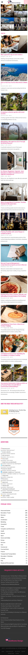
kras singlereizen (6, 465)
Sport (2, 535)
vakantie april (5, 485)
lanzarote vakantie (6, 468)
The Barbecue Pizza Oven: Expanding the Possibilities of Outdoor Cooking (13, 354)
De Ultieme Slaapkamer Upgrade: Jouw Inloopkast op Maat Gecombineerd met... (20, 21)
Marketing (3, 522)
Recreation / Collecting (6, 556)
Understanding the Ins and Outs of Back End (11, 600)
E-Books (3, 558)
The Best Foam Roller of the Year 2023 (10, 606)
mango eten (5, 475)
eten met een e (6, 455)
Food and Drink (5, 549)
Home (3, 651)
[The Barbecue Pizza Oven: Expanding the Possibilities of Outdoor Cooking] (14, 343)
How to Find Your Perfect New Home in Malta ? (7, 22)
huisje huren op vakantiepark (9, 462)
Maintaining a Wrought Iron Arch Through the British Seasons (20, 15)
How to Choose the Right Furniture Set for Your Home (14, 624)
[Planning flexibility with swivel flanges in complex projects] (14, 221)
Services (3, 542)
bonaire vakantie (6, 452)
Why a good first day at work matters (7, 15)
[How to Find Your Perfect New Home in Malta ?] (14, 72)
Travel (3, 64)
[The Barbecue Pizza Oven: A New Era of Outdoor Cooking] (14, 314)
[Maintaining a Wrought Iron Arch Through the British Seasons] (14, 131)
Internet (3, 533)
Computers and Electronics (8, 528)
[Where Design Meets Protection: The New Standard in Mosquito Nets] (14, 192)
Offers (3, 36)
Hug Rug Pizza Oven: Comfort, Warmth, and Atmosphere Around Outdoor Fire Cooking (13, 295)
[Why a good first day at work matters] (14, 44)
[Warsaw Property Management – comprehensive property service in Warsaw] (14, 253)
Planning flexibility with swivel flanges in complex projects (20, 28)
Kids (2, 544)
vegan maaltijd (5, 495)
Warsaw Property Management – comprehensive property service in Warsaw (14, 264)
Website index (11, 653)
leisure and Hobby (5, 538)
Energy (2, 540)
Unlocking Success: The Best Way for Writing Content (17, 410)
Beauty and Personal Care (7, 563)
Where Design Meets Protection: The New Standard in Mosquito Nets (7, 27)
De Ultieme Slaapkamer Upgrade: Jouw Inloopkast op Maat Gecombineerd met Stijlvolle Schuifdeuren (12, 172)
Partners (23, 651)
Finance (3, 551)
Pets (2, 560)
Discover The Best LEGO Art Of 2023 (10, 582)
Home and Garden (5, 94)
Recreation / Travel (5, 512)
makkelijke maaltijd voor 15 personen (11, 472)
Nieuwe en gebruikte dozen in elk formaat (11, 604)
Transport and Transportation (8, 554)
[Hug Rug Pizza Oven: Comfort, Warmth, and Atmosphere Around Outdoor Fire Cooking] (14, 284)
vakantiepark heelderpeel (8, 489)
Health (2, 531)
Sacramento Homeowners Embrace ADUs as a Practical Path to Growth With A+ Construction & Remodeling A (14, 384)
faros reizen (5, 458)
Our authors (17, 651)
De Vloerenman (4, 618)
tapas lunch (5, 482)
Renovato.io (5, 478)
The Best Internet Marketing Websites (10, 584)
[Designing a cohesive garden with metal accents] (14, 102)
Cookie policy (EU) (9, 651)
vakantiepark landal (7, 492)
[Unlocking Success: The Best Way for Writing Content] (4, 411)
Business (3, 515)
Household (3, 524)
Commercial (4, 547)
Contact (17, 653)
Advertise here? (6, 448)
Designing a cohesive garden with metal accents (20, 8)
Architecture (4, 153)
